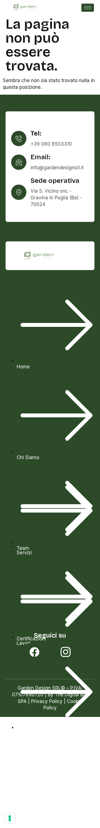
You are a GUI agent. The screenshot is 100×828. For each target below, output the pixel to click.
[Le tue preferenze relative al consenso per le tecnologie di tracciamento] (9, 818)
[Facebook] (34, 650)
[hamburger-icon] (87, 8)
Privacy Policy (46, 701)
